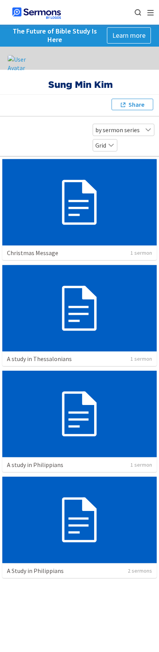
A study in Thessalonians (39, 359)
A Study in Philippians (35, 571)
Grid (100, 145)
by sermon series (117, 130)
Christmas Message (32, 253)
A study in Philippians (35, 465)
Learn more (128, 35)
